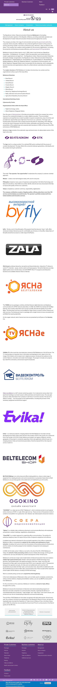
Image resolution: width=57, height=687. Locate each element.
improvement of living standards (41, 49)
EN (52, 9)
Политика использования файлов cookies (15, 686)
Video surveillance (8, 662)
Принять (42, 683)
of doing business (16, 114)
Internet (6, 650)
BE (49, 9)
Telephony (6, 657)
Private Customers (9, 2)
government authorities (45, 42)
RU (46, 9)
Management (9, 25)
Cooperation (29, 25)
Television (6, 653)
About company (41, 650)
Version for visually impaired (52, 11)
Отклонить (47, 683)
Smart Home (7, 655)
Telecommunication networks (45, 655)
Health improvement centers (11, 665)
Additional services (26, 657)
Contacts (6, 673)
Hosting (6, 660)
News (40, 2)
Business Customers (27, 2)
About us (6, 4)
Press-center (7, 675)
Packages (6, 648)
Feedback (41, 4)
